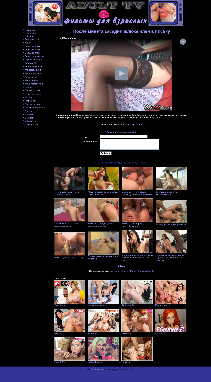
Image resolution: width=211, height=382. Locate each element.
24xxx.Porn (59, 305)
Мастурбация (31, 80)
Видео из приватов (34, 56)
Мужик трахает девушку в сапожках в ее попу (101, 224)
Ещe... (122, 265)
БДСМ (28, 42)
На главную (31, 30)
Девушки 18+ (31, 63)
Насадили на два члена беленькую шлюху (66, 224)
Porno (133, 271)
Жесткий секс (33, 70)
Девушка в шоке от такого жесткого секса (169, 193)
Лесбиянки (30, 77)
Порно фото (31, 33)
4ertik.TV (125, 362)
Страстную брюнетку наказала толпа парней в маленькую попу (137, 257)
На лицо (29, 87)
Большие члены (33, 53)
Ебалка (124, 271)
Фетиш (28, 111)
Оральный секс (32, 90)
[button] (183, 42)
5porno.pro (93, 333)
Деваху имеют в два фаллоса (171, 224)
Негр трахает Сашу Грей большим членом (66, 193)
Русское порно (32, 104)
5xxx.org (115, 271)
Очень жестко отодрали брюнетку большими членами (137, 193)
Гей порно (30, 36)
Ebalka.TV (160, 333)
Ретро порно (31, 100)
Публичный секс (33, 94)
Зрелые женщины (34, 73)
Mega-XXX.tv (136, 124)
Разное (28, 97)
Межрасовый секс (34, 83)
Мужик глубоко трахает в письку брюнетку (134, 224)
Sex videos (30, 118)
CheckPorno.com (96, 305)
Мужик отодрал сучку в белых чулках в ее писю (103, 193)
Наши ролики (31, 124)
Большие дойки (32, 46)
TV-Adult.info (97, 369)
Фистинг (29, 114)
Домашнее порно (33, 66)
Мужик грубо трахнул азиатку (68, 257)
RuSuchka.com (95, 362)
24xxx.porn (30, 121)
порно (123, 124)
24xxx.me (126, 333)
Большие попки (32, 49)
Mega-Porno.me (163, 305)
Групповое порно (33, 59)
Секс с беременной (35, 107)
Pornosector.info (146, 271)
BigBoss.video (128, 305)
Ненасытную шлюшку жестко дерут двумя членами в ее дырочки (170, 257)
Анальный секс (32, 39)
